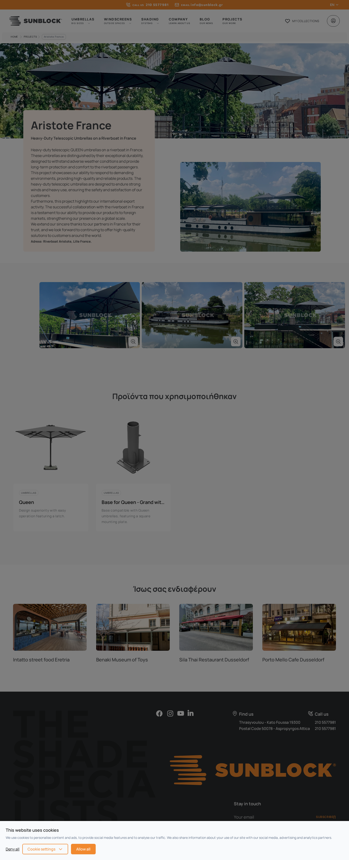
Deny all (12, 849)
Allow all (83, 849)
